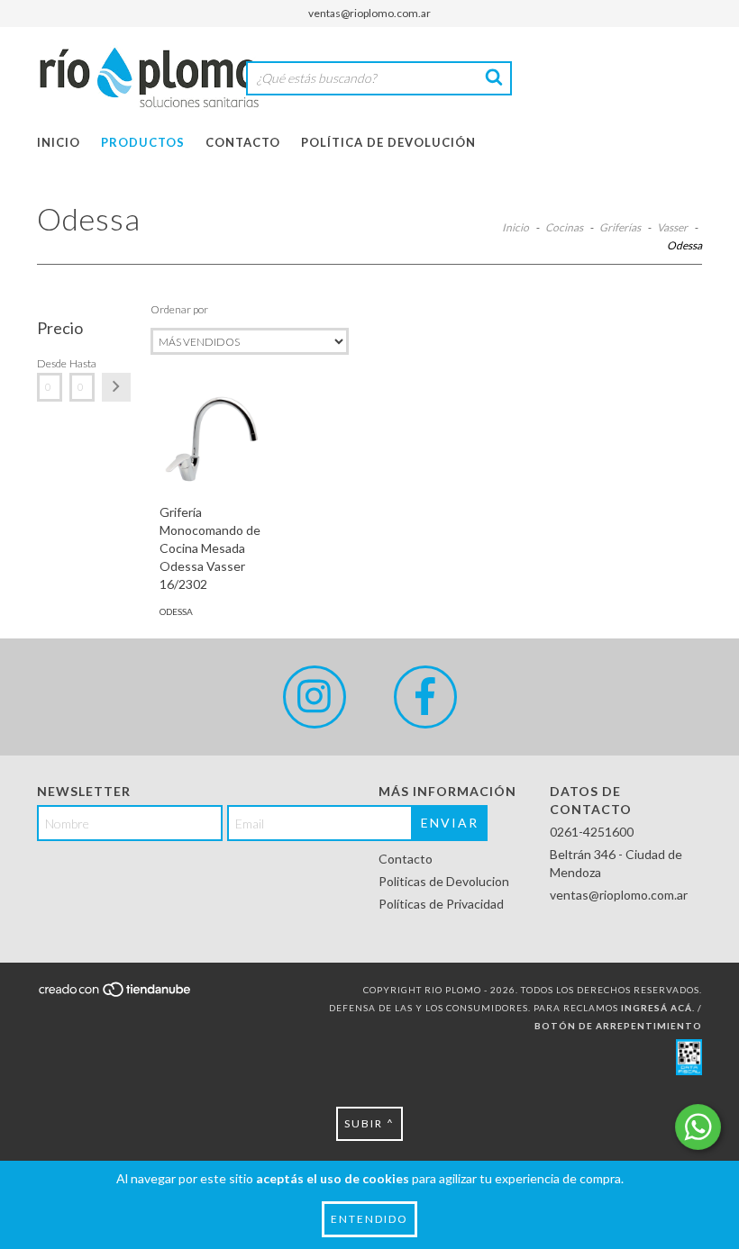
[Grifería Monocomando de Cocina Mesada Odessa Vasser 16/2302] (214, 440)
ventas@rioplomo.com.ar (369, 13)
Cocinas (564, 227)
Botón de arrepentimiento (618, 1025)
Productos (143, 142)
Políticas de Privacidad (441, 903)
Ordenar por (179, 309)
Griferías (620, 227)
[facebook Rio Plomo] (425, 697)
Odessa (176, 611)
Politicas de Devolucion (444, 881)
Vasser (672, 227)
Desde (49, 363)
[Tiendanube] (116, 995)
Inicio (58, 142)
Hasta (82, 363)
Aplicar (116, 387)
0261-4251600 (592, 831)
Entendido (369, 1219)
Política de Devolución (388, 142)
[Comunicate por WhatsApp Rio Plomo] (698, 1127)
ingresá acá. (658, 1007)
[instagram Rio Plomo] (314, 697)
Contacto (242, 142)
